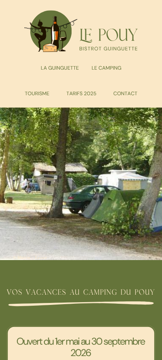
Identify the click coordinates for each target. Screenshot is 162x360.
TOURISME (37, 93)
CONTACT (125, 93)
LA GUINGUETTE (60, 68)
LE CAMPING (107, 68)
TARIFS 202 (79, 93)
